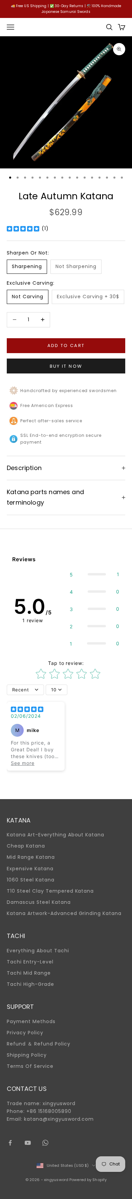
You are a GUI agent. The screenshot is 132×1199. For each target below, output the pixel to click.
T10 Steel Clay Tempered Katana (50, 891)
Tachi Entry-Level (30, 961)
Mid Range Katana (31, 857)
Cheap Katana (26, 845)
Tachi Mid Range (29, 973)
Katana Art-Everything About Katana (55, 834)
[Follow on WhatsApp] (45, 1142)
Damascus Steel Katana (39, 902)
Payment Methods (31, 1021)
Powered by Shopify (88, 1179)
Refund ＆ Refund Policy (38, 1043)
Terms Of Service (30, 1066)
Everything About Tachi (38, 950)
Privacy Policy (25, 1032)
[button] (94, 574)
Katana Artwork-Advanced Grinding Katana (64, 913)
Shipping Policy (27, 1055)
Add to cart (66, 345)
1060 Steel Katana (30, 879)
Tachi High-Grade (30, 984)
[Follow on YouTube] (27, 1142)
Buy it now (66, 366)
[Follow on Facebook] (10, 1142)
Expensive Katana (30, 868)
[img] (23, 228)
